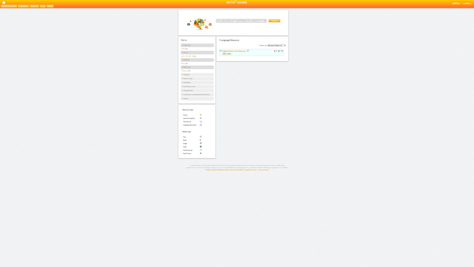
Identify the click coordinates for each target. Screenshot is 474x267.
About (50, 6)
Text (184, 49)
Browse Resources (9, 6)
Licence (185, 52)
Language (186, 74)
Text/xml (185, 71)
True (184, 63)
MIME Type (186, 67)
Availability (186, 82)
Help (42, 6)
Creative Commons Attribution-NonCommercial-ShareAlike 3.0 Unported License (231, 170)
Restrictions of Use (189, 86)
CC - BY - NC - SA (188, 56)
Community (23, 6)
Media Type (187, 45)
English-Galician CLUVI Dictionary (234, 51)
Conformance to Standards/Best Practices (196, 94)
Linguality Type (188, 90)
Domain (185, 98)
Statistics (34, 6)
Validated (186, 60)
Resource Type (188, 78)
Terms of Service (263, 170)
